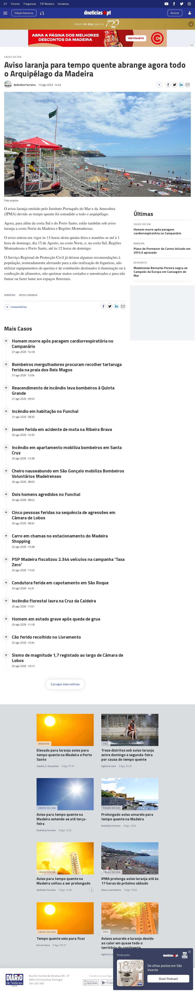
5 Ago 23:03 (125, 766)
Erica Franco (43, 945)
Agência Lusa (108, 766)
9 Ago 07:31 (68, 766)
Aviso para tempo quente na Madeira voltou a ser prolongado (63, 881)
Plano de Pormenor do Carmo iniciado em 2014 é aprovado (162, 250)
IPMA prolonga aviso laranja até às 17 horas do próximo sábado (129, 881)
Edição (24, 13)
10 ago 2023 (49, 85)
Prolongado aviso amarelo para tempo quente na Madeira (127, 816)
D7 (5, 4)
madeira (9, 295)
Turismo (15, 4)
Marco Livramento (111, 890)
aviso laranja (28, 295)
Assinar (175, 13)
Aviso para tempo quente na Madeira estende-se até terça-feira (62, 818)
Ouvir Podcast (168, 978)
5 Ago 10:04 (129, 826)
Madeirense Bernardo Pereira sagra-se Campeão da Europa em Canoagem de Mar (161, 272)
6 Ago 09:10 (59, 945)
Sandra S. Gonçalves (48, 766)
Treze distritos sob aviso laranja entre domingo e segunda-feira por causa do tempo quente (127, 754)
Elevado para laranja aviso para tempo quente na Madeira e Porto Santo (64, 754)
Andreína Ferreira (46, 830)
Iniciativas (63, 4)
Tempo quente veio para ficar (61, 938)
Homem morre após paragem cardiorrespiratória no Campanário (157, 231)
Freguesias (30, 4)
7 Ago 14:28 (64, 890)
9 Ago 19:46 (130, 890)
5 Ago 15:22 (64, 830)
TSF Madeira (47, 4)
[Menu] (5, 13)
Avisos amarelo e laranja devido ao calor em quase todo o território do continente (127, 942)
